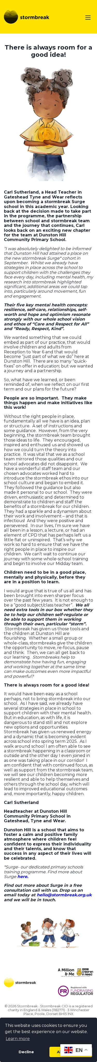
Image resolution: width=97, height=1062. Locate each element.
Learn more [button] (18, 1038)
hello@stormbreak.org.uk (64, 894)
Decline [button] (26, 1052)
